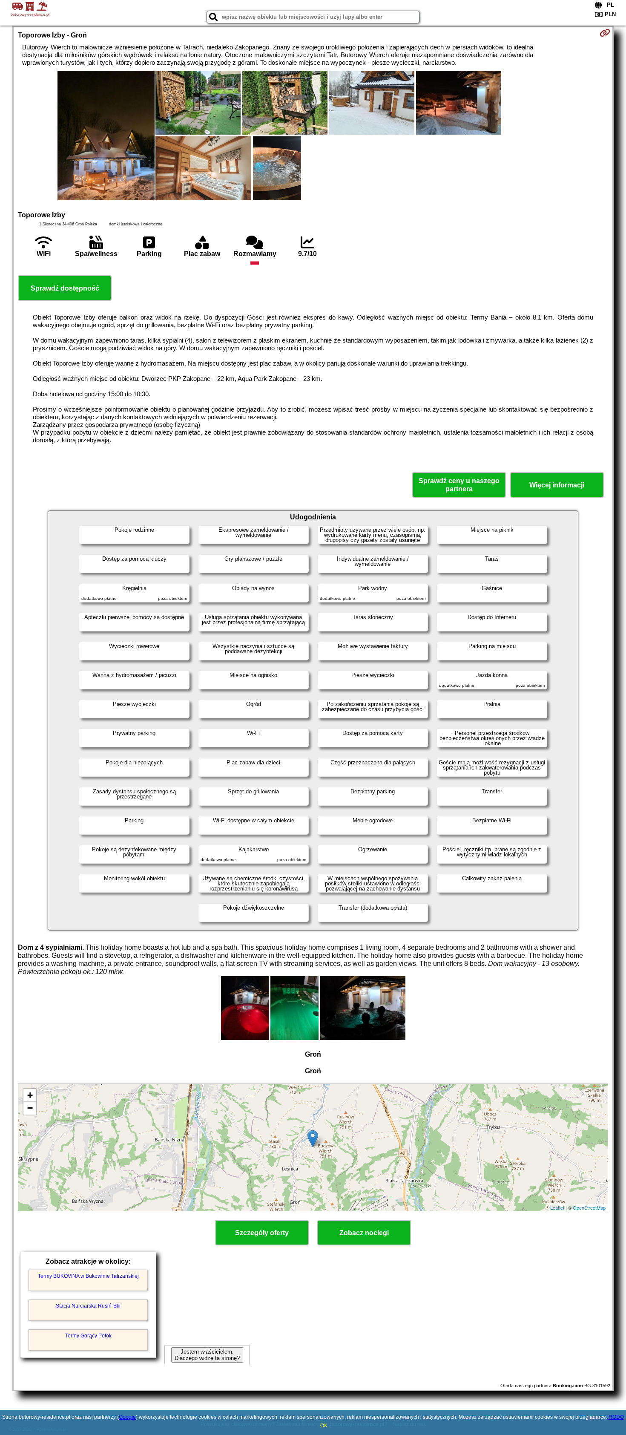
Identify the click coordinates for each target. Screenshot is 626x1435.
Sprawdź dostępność (65, 288)
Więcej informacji (556, 485)
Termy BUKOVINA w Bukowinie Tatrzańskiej (88, 1276)
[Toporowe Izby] (106, 136)
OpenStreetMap (589, 1207)
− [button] (30, 1108)
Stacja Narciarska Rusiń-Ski (88, 1306)
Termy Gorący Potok (88, 1336)
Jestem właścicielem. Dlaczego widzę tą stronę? (207, 1355)
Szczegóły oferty (262, 1232)
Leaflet (557, 1207)
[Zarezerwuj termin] (605, 33)
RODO (616, 1417)
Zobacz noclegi (364, 1232)
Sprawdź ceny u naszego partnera (459, 485)
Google (127, 1417)
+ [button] (30, 1095)
